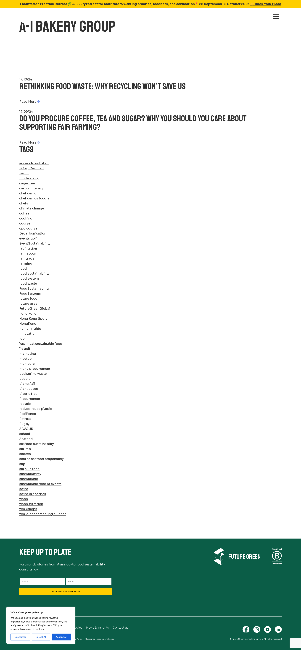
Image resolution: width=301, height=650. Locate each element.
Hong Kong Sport (33, 319)
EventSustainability (34, 243)
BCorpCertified (31, 168)
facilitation (28, 248)
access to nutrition (34, 163)
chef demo (27, 193)
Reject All (41, 637)
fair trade (26, 259)
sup (22, 464)
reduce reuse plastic (35, 409)
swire (23, 489)
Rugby (24, 424)
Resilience (27, 414)
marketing (27, 354)
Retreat (25, 419)
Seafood (26, 439)
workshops (28, 509)
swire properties (32, 494)
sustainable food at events (40, 484)
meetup (25, 359)
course (24, 223)
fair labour (27, 253)
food (23, 269)
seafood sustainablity (36, 444)
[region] (40, 625)
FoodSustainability (34, 289)
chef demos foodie (34, 198)
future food (28, 299)
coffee (24, 213)
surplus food (29, 469)
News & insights (97, 627)
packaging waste (33, 374)
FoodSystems (30, 294)
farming (25, 264)
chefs (23, 203)
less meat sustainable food (40, 344)
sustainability (30, 474)
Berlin (24, 173)
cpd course (28, 228)
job (22, 339)
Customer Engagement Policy (99, 639)
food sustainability (34, 274)
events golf (28, 238)
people (24, 379)
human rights (30, 329)
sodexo (25, 454)
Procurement (29, 399)
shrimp (25, 449)
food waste (28, 284)
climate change (31, 208)
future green (29, 304)
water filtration (31, 504)
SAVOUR (26, 429)
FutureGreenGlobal (34, 309)
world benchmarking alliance (42, 514)
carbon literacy (31, 188)
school (24, 434)
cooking (25, 218)
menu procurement (34, 369)
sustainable (28, 479)
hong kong (28, 314)
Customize (20, 637)
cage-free (27, 183)
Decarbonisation (32, 233)
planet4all (27, 384)
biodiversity (29, 178)
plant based (28, 389)
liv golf (24, 349)
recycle (25, 404)
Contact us (120, 627)
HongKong (27, 324)
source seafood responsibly (41, 459)
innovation (28, 334)
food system (29, 279)
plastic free (28, 394)
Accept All (61, 637)
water (23, 499)
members (27, 364)
